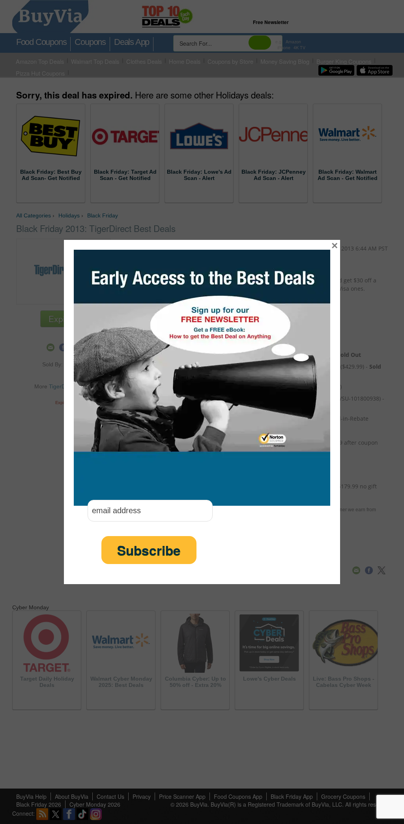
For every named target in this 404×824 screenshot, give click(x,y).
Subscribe (149, 550)
